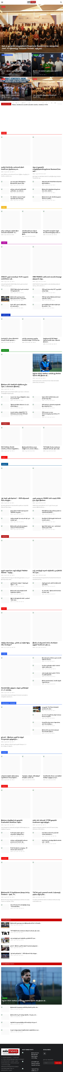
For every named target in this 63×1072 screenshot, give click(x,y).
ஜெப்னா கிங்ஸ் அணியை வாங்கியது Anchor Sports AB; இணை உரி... (47, 374)
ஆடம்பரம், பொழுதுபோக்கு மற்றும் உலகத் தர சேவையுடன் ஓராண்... (51, 715)
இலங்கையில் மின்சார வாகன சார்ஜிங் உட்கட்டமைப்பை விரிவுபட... (30, 447)
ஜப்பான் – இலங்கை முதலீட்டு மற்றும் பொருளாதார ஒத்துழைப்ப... (12, 738)
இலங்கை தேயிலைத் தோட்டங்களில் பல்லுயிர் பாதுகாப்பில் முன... (51, 681)
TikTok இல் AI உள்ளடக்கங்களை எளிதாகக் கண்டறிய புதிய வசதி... (51, 447)
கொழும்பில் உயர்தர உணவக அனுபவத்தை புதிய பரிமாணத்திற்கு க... (51, 723)
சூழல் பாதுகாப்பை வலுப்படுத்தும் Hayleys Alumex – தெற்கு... (14, 571)
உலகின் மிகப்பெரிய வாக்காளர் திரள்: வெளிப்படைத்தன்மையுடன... (12, 168)
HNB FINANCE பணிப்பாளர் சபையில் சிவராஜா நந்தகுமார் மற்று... (47, 278)
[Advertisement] (41, 118)
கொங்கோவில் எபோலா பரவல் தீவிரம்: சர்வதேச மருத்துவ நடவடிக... (52, 776)
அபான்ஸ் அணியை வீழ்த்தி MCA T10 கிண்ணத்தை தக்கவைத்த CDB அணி (18, 413)
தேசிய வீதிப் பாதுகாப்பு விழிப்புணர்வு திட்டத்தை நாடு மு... (18, 305)
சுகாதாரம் (4, 752)
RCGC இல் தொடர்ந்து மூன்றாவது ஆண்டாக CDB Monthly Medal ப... (51, 511)
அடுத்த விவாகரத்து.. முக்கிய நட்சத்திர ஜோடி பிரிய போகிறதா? (15, 644)
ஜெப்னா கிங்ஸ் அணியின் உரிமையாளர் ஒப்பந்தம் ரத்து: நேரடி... (50, 397)
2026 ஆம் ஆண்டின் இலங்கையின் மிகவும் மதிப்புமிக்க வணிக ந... (51, 297)
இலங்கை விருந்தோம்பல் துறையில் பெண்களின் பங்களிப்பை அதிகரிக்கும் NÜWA (30, 104)
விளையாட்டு (5, 350)
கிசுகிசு (4, 608)
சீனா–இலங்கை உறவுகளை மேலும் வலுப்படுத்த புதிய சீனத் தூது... (17, 197)
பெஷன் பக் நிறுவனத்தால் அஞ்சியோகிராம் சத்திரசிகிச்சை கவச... (25, 1030)
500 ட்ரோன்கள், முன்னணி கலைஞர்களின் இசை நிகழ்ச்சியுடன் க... (51, 405)
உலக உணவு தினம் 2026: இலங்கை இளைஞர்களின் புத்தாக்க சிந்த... (18, 182)
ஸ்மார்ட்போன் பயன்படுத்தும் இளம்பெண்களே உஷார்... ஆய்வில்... (51, 841)
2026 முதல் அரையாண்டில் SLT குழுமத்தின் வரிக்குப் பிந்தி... (51, 290)
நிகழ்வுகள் (4, 464)
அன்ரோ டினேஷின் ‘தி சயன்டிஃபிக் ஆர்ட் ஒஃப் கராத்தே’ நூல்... (20, 519)
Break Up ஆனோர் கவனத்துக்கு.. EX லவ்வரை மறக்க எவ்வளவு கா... (18, 848)
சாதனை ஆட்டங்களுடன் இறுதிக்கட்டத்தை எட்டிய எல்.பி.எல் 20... (19, 397)
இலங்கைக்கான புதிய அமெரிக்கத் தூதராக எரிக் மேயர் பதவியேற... (51, 197)
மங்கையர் (4, 786)
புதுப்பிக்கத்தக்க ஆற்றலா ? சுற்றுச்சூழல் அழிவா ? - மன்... (19, 583)
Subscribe (58, 1063)
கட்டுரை (4, 654)
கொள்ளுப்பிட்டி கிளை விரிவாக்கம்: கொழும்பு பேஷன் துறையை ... (10, 339)
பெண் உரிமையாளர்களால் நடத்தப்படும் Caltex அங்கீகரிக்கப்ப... (50, 833)
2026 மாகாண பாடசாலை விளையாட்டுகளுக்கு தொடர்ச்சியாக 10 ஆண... (50, 414)
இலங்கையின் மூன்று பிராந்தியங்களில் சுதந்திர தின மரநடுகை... (18, 591)
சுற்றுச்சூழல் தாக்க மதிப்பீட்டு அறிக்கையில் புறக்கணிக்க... (51, 583)
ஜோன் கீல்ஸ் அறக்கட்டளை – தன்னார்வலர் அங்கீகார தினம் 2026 (51, 526)
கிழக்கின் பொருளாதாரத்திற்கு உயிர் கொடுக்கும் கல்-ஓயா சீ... (23, 1022)
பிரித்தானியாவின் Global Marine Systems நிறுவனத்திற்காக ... (52, 182)
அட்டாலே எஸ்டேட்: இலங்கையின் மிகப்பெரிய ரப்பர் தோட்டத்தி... (51, 591)
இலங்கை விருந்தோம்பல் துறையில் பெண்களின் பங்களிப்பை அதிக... (11, 821)
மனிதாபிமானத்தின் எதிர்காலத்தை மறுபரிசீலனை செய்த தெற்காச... (10, 776)
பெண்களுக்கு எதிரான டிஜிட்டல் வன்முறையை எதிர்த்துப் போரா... (17, 833)
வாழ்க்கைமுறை (5, 315)
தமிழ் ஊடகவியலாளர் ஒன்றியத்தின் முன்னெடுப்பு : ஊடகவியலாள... (18, 190)
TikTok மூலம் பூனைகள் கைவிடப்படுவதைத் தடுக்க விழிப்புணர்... (46, 893)
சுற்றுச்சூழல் (5, 536)
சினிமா (3, 207)
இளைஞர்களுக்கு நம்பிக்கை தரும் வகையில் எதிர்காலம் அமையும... (51, 658)
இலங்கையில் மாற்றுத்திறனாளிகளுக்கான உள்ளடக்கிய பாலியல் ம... (51, 190)
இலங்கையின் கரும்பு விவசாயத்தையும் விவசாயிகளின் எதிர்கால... (50, 730)
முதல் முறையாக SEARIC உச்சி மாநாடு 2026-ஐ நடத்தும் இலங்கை (47, 499)
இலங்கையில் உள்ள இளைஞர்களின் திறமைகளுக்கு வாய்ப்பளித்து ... (35, 1055)
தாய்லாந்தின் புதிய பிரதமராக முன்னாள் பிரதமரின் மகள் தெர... (36, 1063)
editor (3, 50)
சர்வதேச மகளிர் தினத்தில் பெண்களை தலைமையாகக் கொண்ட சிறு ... (19, 841)
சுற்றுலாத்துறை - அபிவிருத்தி (8, 703)
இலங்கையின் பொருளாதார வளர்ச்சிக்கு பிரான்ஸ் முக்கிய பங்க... (24, 1007)
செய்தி (3, 133)
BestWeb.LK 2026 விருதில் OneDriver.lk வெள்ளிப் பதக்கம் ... (51, 519)
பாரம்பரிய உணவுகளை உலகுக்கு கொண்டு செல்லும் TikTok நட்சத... (31, 339)
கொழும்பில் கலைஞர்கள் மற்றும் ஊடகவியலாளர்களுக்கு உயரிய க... (52, 231)
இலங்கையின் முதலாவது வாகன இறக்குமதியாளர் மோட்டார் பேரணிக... (18, 297)
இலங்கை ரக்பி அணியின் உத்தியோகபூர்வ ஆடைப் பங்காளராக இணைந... (14, 385)
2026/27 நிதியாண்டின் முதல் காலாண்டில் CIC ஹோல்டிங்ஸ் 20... (19, 290)
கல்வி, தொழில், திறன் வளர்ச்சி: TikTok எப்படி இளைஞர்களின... (51, 673)
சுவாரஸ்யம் (4, 858)
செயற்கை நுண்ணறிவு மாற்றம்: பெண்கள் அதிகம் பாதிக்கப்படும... (51, 666)
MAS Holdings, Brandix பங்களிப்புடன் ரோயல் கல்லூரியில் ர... (10, 447)
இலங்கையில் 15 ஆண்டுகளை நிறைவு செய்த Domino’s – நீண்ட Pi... (15, 893)
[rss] (44, 1053)
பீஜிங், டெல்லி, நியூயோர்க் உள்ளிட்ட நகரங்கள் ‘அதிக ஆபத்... (20, 599)
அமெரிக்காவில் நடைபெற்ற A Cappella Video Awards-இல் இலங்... (30, 232)
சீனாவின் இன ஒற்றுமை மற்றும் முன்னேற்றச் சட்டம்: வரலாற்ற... (15, 689)
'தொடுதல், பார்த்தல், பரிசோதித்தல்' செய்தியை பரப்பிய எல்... (31, 776)
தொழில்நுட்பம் (5, 423)
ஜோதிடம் (4, 457)
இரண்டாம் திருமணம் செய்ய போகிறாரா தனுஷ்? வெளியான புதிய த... (45, 644)
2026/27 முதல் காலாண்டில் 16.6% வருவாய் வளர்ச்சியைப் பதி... (14, 278)
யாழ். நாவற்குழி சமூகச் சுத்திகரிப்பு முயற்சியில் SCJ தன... (47, 571)
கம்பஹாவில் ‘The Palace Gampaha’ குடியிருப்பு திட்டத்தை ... (50, 708)
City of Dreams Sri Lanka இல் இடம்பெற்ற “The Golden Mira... (20, 905)
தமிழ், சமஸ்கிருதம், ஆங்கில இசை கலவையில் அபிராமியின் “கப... (10, 231)
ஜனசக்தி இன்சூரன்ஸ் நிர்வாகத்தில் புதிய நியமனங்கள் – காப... (51, 305)
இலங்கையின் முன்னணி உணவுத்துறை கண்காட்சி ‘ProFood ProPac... (18, 526)
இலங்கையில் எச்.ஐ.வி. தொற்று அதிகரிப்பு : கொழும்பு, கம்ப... (23, 1014)
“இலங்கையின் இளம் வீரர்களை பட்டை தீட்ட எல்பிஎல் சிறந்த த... (19, 405)
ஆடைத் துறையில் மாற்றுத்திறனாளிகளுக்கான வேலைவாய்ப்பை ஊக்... (47, 169)
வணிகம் (4, 242)
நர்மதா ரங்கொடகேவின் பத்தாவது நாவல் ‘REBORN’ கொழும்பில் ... (19, 511)
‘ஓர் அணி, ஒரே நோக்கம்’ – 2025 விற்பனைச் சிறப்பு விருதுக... (15, 499)
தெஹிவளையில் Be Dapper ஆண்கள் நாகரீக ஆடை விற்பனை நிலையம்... (51, 340)
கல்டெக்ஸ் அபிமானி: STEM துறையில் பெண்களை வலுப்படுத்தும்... (45, 821)
